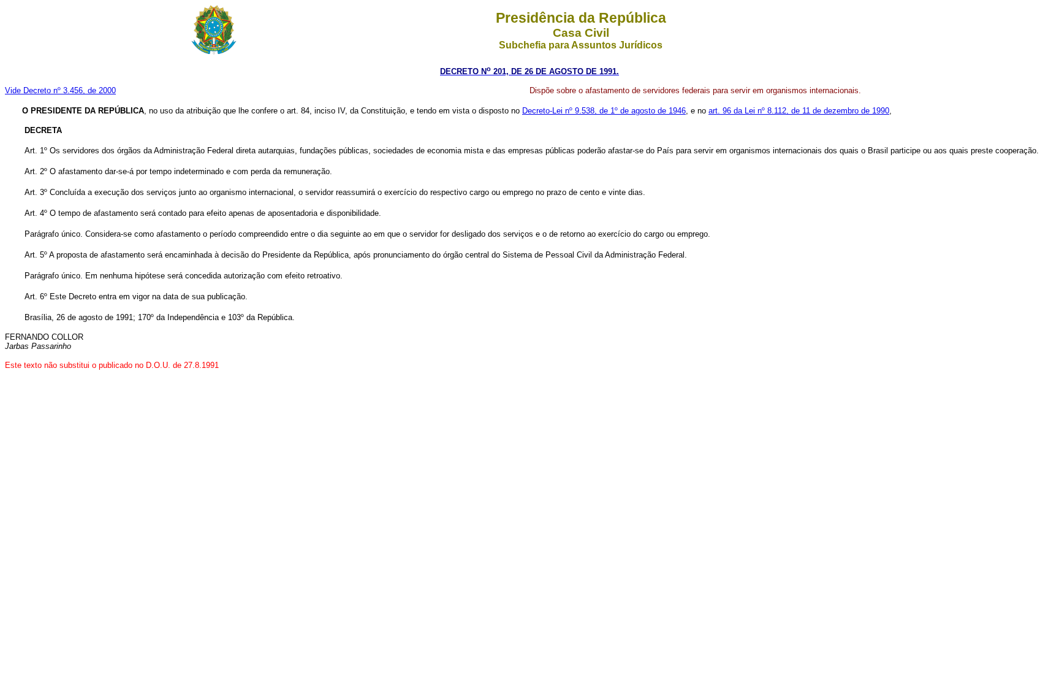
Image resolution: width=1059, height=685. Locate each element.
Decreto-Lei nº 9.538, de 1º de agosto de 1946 (604, 110)
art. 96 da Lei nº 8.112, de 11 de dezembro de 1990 (798, 110)
